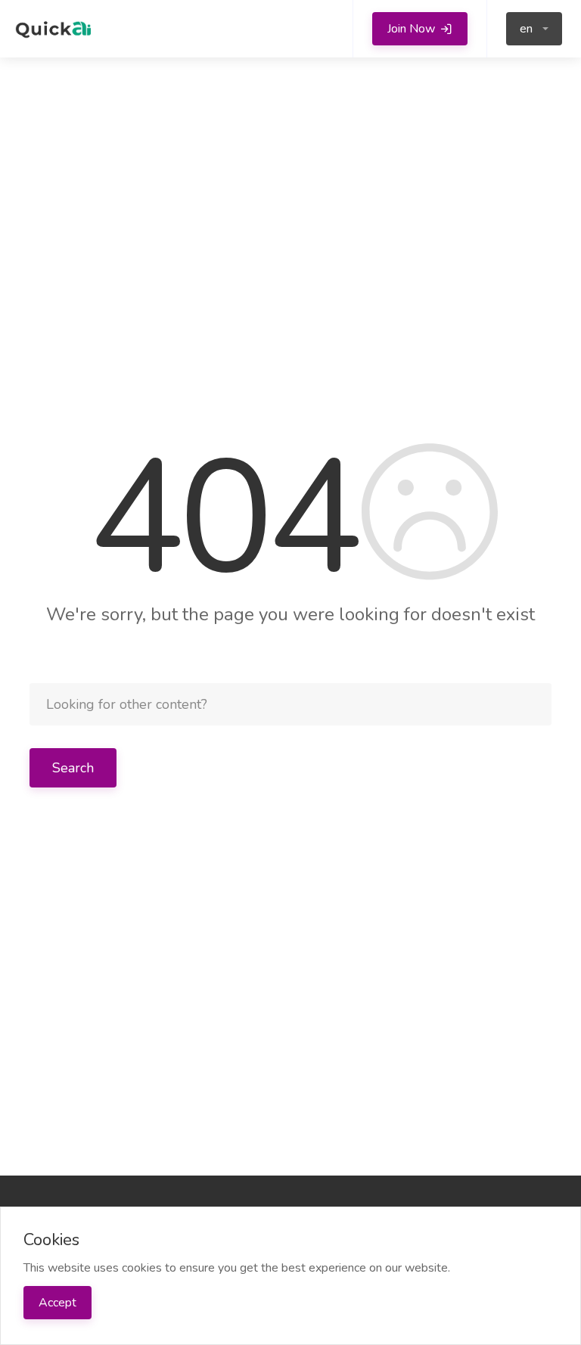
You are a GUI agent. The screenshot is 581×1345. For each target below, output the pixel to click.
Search (73, 768)
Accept (57, 1302)
